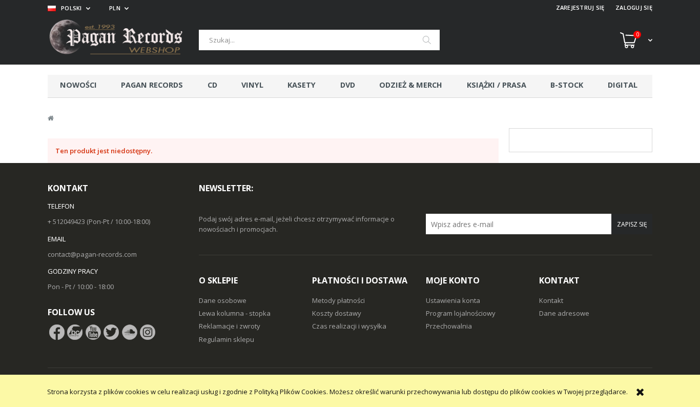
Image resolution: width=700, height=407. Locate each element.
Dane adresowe (564, 313)
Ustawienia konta (453, 300)
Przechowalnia (449, 326)
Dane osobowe (222, 300)
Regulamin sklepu (226, 339)
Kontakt (551, 300)
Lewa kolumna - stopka (235, 313)
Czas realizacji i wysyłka (349, 326)
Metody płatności (338, 300)
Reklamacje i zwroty (229, 326)
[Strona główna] (123, 40)
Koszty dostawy (336, 313)
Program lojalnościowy (461, 313)
